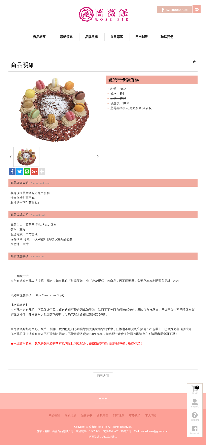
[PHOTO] (54, 110)
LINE (197, 9)
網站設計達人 (109, 436)
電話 (105, 431)
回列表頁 (103, 375)
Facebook (174, 9)
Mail (136, 431)
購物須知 (195, 420)
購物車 (195, 390)
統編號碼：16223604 (88, 431)
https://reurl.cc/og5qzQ (50, 295)
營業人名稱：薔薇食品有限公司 (55, 431)
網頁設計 (94, 436)
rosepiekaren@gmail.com (153, 431)
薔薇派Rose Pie (103, 14)
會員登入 (195, 406)
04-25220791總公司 (119, 431)
